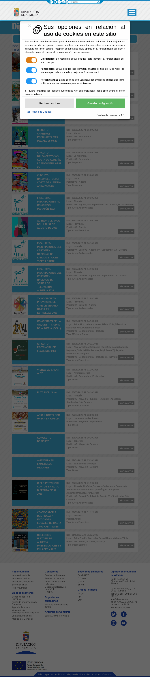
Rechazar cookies (49, 103)
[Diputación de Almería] (25, 12)
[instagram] (63, 1)
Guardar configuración (100, 103)
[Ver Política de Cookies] (39, 111)
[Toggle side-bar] (132, 12)
